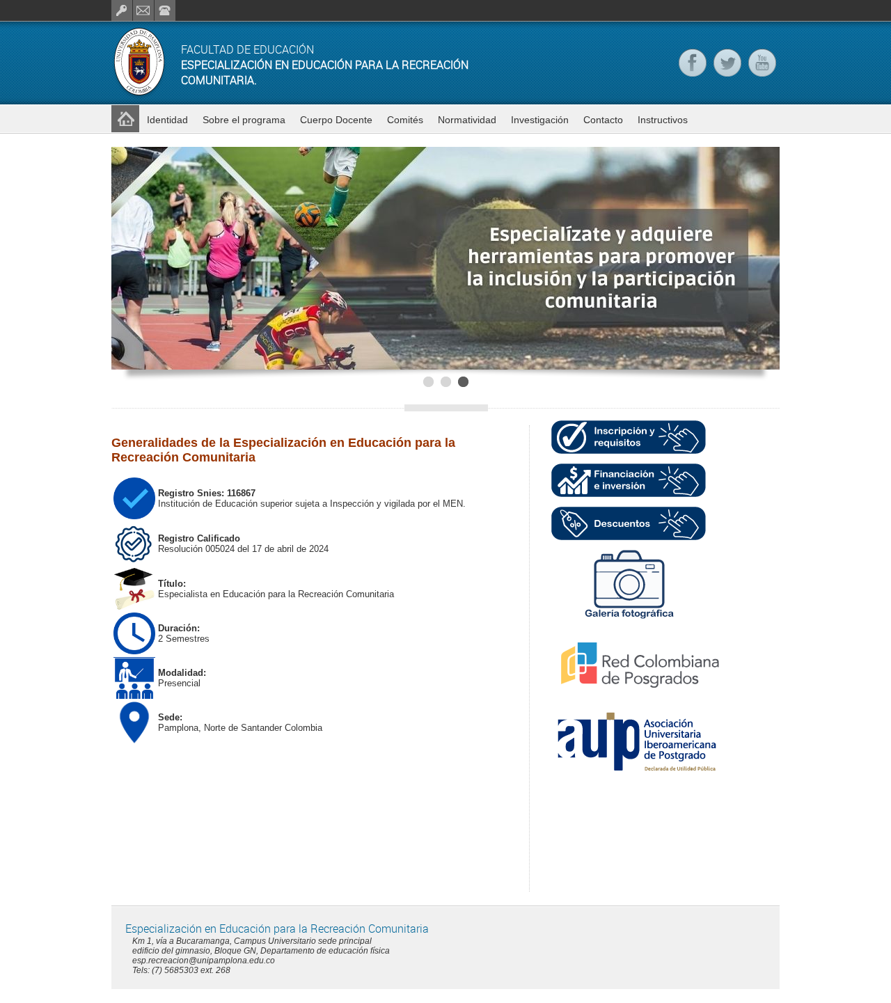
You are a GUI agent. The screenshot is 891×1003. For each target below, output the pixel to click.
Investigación (540, 119)
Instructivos (663, 119)
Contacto (603, 119)
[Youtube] (762, 63)
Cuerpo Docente (336, 119)
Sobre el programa (244, 119)
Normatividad (467, 119)
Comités (405, 119)
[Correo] (143, 10)
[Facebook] (693, 63)
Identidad (167, 119)
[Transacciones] (121, 10)
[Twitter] (727, 63)
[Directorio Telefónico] (165, 10)
